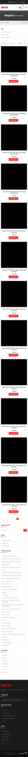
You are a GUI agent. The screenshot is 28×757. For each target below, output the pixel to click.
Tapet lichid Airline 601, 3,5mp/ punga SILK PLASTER (14, 505)
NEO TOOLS (5, 661)
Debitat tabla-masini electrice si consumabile (12, 575)
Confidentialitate (5, 737)
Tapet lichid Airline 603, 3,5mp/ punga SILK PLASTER (14, 466)
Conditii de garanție (6, 734)
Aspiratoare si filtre (6, 564)
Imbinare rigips (5, 595)
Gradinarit (4, 592)
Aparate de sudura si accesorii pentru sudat (11, 558)
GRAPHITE (4, 658)
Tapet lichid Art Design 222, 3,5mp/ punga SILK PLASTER (14, 192)
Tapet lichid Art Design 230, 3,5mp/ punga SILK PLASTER (14, 75)
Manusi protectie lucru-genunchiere (10, 598)
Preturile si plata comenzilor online (9, 715)
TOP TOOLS (4, 666)
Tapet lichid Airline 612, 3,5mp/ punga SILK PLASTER (14, 270)
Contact (3, 721)
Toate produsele (5, 37)
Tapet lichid (4, 637)
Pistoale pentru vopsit (7, 611)
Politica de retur (5, 739)
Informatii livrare (5, 713)
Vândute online (5, 34)
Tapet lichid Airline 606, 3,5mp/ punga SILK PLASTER (14, 388)
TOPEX (3, 669)
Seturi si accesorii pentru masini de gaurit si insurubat (13, 634)
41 (4, 521)
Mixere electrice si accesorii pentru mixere (11, 609)
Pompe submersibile (6, 623)
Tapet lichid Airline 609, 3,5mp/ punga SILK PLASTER (14, 309)
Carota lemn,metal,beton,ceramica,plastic (11, 572)
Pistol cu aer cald (6, 614)
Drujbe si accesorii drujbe (7, 581)
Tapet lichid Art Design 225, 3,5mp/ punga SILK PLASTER (14, 153)
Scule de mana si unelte (7, 631)
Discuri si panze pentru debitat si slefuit (10, 578)
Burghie (3, 570)
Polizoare (4, 620)
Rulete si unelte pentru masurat (9, 628)
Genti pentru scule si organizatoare (9, 589)
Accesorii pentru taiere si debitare (9, 556)
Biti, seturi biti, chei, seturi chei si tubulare (11, 567)
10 (24, 518)
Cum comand (4, 710)
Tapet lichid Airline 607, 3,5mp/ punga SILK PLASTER (14, 349)
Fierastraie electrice (6, 584)
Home (2, 22)
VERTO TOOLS (5, 672)
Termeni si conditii (5, 731)
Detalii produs (13, 81)
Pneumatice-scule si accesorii (8, 617)
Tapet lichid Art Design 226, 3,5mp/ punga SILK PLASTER (14, 114)
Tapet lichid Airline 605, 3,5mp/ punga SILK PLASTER (14, 427)
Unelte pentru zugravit (7, 642)
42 (7, 521)
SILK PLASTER (5, 663)
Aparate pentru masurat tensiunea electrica (11, 561)
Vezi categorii (24, 22)
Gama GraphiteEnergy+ (7, 586)
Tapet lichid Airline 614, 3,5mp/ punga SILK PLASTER (14, 231)
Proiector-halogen (6, 625)
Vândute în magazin (6, 32)
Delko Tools (4, 655)
